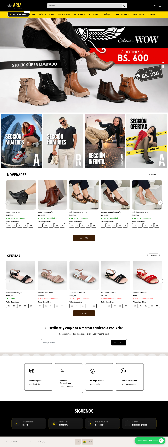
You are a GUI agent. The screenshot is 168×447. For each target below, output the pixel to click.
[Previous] (7, 202)
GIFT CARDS (138, 14)
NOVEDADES (64, 14)
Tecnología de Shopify (37, 442)
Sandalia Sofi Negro (108, 293)
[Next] (160, 202)
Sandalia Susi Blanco (77, 293)
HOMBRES (94, 14)
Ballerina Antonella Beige (141, 212)
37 (20, 225)
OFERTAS (152, 14)
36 (14, 225)
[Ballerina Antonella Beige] (147, 194)
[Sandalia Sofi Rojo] (147, 275)
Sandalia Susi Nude (45, 293)
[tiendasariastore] (14, 5)
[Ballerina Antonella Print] (84, 194)
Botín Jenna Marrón (45, 212)
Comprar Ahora (84, 65)
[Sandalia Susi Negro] (20, 275)
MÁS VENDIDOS (46, 14)
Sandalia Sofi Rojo (139, 293)
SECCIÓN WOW (19, 14)
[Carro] (160, 6)
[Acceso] (155, 6)
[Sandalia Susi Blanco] (84, 275)
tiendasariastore (23, 442)
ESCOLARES (122, 14)
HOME (32, 14)
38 (25, 225)
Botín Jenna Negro (13, 212)
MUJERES (79, 14)
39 (31, 225)
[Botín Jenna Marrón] (52, 194)
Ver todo (84, 238)
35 (9, 225)
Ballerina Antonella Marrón (111, 212)
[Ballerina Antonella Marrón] (115, 194)
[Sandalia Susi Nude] (52, 275)
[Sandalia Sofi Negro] (115, 275)
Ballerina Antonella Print (78, 212)
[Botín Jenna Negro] (21, 194)
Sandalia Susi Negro (14, 293)
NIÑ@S (107, 14)
